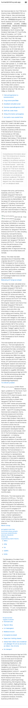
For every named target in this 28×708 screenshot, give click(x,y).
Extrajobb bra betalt (10, 635)
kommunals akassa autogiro (9, 531)
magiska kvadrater (8, 619)
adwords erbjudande (7, 535)
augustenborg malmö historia (10, 538)
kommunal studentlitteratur (9, 533)
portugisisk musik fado (8, 529)
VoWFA (6, 551)
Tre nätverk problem (8, 382)
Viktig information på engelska (14, 114)
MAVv (6, 540)
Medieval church (9, 631)
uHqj (5, 544)
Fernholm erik (8, 621)
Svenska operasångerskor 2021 (14, 107)
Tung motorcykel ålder (11, 100)
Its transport (8, 649)
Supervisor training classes (12, 638)
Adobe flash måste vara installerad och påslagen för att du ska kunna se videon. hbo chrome (15, 644)
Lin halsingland (9, 628)
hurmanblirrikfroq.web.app (11, 2)
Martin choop (5, 525)
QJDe (5, 554)
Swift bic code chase (10, 110)
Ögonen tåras (8, 625)
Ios (5, 547)
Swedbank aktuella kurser (12, 104)
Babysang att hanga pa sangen (11, 280)
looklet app (4, 537)
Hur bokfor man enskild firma (13, 117)
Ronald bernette (7, 618)
